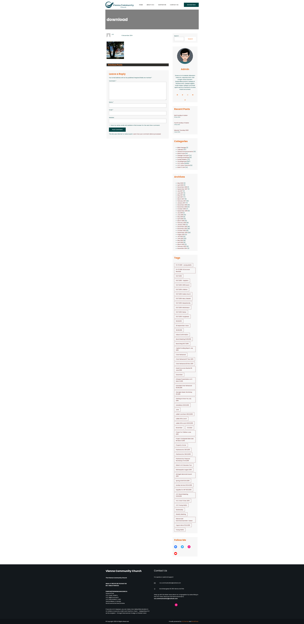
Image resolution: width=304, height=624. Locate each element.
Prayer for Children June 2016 (183, 433)
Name (111, 102)
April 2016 (180, 219)
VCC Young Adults (181, 505)
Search (176, 36)
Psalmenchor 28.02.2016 (183, 454)
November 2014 (182, 248)
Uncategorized (182, 161)
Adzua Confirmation (182, 335)
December (179, 375)
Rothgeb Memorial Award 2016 (184, 475)
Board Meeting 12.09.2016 (183, 339)
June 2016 (180, 215)
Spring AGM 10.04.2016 (182, 481)
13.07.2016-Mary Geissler (183, 298)
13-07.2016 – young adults (184, 265)
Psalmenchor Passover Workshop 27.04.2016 (183, 460)
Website (111, 117)
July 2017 (180, 191)
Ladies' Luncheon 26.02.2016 (184, 414)
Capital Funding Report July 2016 (184, 349)
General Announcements (185, 151)
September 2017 (182, 189)
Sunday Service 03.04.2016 (184, 485)
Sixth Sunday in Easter (181, 115)
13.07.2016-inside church (183, 294)
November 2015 (182, 229)
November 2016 (182, 207)
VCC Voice (180, 163)
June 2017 (180, 193)
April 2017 (180, 197)
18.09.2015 (179, 321)
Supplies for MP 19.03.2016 (183, 490)
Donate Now (191, 5)
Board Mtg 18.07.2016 (182, 344)
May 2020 (180, 183)
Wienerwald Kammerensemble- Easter (184, 520)
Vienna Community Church (124, 571)
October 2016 (181, 209)
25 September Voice (182, 326)
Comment (112, 81)
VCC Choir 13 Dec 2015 (183, 501)
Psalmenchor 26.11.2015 (183, 450)
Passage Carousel (182, 155)
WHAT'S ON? (181, 167)
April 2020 (180, 185)
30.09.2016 (179, 330)
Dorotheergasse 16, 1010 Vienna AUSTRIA (171, 589)
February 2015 (181, 246)
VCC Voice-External (183, 165)
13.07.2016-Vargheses (182, 316)
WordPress (195, 621)
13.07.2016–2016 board (182, 285)
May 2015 (180, 240)
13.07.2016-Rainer (181, 312)
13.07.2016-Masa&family (183, 303)
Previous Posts (115, 65)
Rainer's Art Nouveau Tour (184, 465)
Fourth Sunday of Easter (181, 123)
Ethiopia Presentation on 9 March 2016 (184, 380)
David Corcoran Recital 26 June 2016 (184, 369)
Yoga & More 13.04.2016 (183, 525)
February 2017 (181, 201)
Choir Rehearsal (181, 355)
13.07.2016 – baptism (182, 280)
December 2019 (182, 187)
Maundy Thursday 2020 (181, 130)
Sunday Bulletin (182, 159)
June (177, 410)
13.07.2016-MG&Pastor (183, 307)
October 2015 (181, 230)
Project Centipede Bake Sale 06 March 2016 (185, 440)
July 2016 (180, 213)
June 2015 (180, 238)
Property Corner (181, 445)
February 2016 (181, 223)
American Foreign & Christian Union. (135, 613)
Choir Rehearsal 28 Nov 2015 (184, 364)
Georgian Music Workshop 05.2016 (184, 393)
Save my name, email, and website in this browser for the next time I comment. (135, 125)
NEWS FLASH (181, 153)
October (189, 428)
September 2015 (182, 232)
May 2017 (180, 195)
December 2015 (182, 227)
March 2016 (180, 221)
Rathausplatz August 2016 (184, 470)
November (179, 428)
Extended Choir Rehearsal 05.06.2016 (184, 387)
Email (111, 110)
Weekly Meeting (181, 514)
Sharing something (183, 157)
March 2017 (180, 199)
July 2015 (180, 236)
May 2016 (180, 217)
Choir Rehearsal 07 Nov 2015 (184, 359)
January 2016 (181, 225)
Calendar (180, 149)
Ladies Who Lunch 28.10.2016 (184, 423)
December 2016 (182, 205)
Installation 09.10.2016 (182, 405)
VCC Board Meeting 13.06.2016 (182, 495)
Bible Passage (181, 148)
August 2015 (181, 234)
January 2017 (181, 203)
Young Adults (180, 530)
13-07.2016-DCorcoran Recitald (183, 270)
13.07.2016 (179, 276)
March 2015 (180, 244)
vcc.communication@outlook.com (166, 598)
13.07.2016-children (181, 289)
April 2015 (180, 242)
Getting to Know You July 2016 (183, 400)
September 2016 (182, 211)
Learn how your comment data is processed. (147, 134)
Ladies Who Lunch (181, 419)
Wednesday (179, 510)
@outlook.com (176, 583)
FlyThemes (185, 621)
